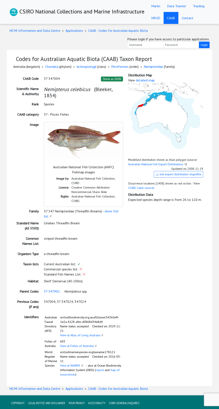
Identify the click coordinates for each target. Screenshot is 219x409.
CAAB (171, 18)
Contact (187, 18)
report (100, 370)
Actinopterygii (86, 66)
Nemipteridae (153, 66)
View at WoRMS (70, 365)
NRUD (155, 18)
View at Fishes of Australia (77, 346)
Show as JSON (112, 79)
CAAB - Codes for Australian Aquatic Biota (118, 30)
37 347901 (52, 291)
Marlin (155, 6)
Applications (74, 30)
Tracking (198, 6)
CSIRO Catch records (141, 188)
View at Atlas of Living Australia (80, 335)
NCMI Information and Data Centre (34, 30)
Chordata (51, 66)
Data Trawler (176, 6)
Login (204, 45)
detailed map (145, 80)
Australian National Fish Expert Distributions (155, 164)
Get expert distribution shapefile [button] (180, 174)
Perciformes (120, 66)
